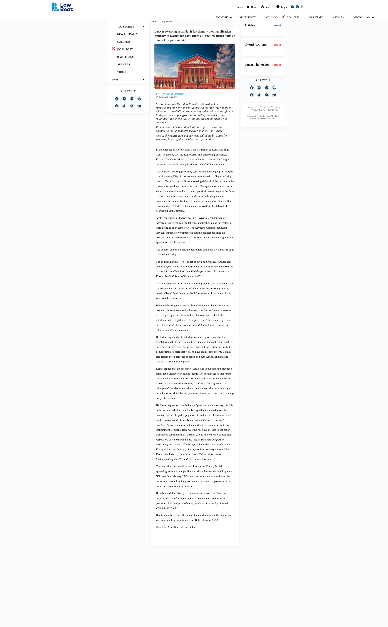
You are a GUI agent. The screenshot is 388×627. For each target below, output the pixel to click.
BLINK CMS (272, 119)
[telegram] (139, 106)
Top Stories (167, 21)
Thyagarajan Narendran (173, 93)
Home (155, 21)
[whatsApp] (132, 106)
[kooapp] (124, 106)
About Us (253, 107)
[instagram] (297, 7)
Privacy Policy (258, 110)
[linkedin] (117, 106)
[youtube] (302, 7)
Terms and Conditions (270, 107)
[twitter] (293, 7)
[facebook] (117, 99)
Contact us (273, 110)
